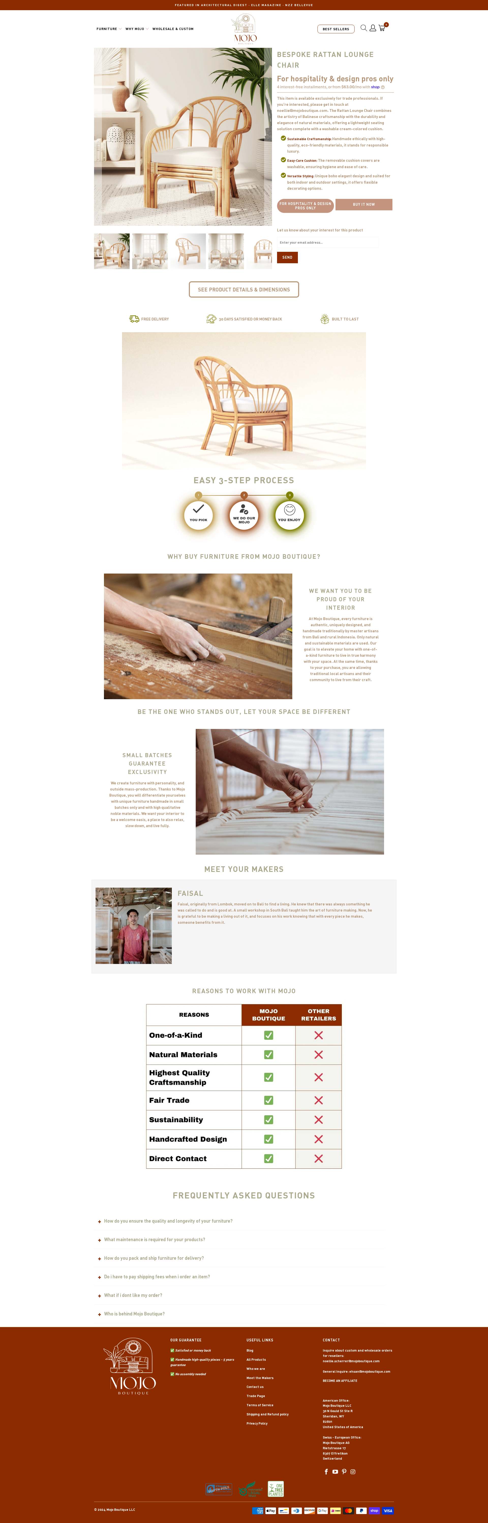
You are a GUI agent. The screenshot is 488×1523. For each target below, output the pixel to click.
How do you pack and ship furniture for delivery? (154, 1258)
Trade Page (256, 1396)
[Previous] (98, 137)
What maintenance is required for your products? (154, 1239)
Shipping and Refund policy (267, 1414)
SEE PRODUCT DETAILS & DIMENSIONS (244, 289)
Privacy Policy (257, 1423)
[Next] (268, 137)
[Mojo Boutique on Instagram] (353, 1472)
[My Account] (373, 28)
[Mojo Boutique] (244, 29)
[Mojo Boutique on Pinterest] (344, 1472)
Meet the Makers (260, 1378)
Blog (250, 1350)
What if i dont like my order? (133, 1295)
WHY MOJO (135, 29)
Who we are (256, 1369)
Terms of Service (260, 1405)
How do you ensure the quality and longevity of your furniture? (168, 1221)
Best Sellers (336, 29)
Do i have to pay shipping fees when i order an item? (157, 1276)
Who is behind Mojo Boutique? (134, 1313)
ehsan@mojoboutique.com (369, 1371)
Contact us (255, 1387)
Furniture (107, 29)
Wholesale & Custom (173, 29)
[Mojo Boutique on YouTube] (335, 1472)
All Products (256, 1359)
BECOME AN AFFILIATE (340, 1381)
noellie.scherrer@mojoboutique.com (351, 1361)
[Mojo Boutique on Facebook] (326, 1472)
